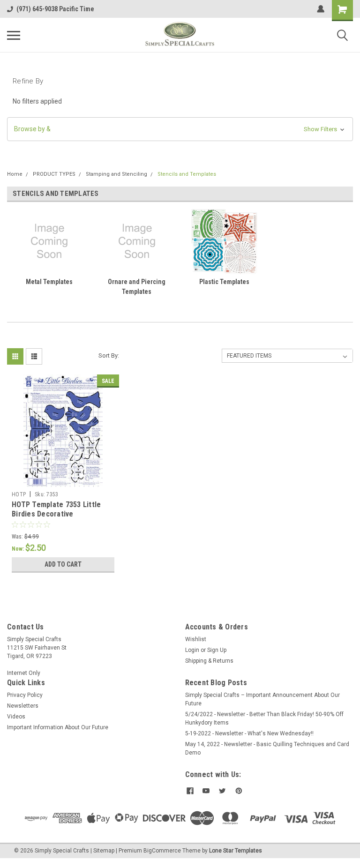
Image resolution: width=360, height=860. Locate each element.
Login (192, 650)
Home (14, 174)
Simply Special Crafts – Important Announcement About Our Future (262, 699)
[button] (180, 129)
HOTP (19, 494)
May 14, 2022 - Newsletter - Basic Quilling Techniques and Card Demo (267, 748)
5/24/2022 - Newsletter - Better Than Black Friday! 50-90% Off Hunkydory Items (264, 718)
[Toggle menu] (13, 35)
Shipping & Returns (209, 661)
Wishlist (195, 639)
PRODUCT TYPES (54, 174)
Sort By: (108, 355)
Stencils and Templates (187, 174)
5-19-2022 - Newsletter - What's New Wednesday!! (249, 733)
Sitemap (103, 850)
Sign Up (216, 650)
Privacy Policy (25, 695)
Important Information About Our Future (57, 727)
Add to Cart (63, 564)
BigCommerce (162, 850)
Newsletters (22, 706)
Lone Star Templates (235, 850)
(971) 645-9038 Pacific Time (55, 9)
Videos (16, 716)
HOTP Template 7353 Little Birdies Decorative (56, 509)
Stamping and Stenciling (116, 174)
